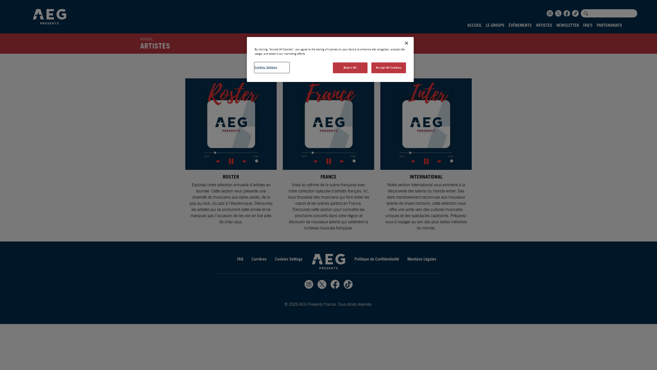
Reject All (350, 67)
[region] (330, 59)
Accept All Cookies (388, 67)
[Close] (406, 43)
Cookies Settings (266, 67)
